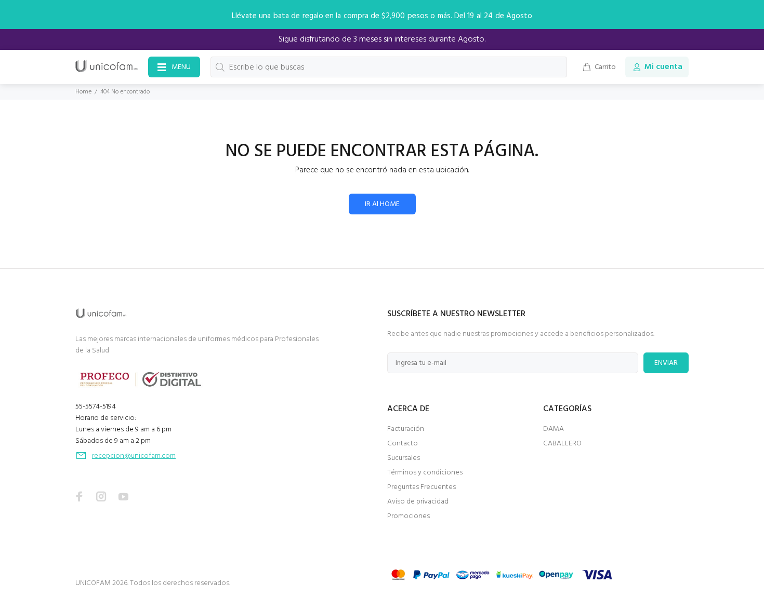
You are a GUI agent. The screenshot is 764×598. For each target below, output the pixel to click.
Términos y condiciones (425, 473)
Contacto (402, 444)
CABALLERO (562, 444)
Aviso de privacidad (418, 502)
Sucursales (403, 458)
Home (83, 92)
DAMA (553, 429)
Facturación (405, 429)
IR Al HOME (382, 204)
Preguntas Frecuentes (421, 487)
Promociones (408, 516)
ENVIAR (666, 363)
